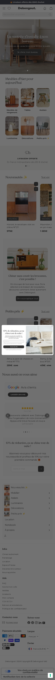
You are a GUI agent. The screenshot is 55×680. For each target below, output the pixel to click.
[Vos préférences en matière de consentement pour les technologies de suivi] (50, 675)
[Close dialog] (52, 326)
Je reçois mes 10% (13, 346)
